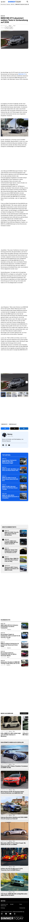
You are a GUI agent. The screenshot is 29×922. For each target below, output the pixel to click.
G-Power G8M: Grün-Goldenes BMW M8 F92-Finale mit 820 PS (11, 542)
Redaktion (9, 629)
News (20, 904)
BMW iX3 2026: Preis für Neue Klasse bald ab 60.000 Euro (10, 479)
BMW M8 (7, 539)
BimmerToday (3, 4)
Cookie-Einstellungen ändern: (7, 911)
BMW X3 (3, 642)
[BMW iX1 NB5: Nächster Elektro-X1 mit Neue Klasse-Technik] (23, 487)
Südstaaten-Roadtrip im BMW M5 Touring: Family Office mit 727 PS (10, 662)
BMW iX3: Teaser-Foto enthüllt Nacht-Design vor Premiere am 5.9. (11, 551)
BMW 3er (4, 493)
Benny (10, 25)
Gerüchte (7, 565)
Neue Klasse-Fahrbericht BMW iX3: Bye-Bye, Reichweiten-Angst (9, 462)
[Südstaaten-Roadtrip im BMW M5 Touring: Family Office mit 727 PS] (24, 663)
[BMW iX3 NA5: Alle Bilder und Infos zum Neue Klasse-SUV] (23, 470)
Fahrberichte (22, 907)
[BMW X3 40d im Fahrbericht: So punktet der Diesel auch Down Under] (24, 644)
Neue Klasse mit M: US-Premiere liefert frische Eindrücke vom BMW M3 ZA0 (12, 792)
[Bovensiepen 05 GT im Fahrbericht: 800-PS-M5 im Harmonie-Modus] (24, 653)
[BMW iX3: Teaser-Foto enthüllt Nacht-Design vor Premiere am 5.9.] (23, 550)
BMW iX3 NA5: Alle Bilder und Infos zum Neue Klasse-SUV (10, 469)
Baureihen (8, 4)
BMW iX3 (4, 458)
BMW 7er (3, 623)
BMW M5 (3, 651)
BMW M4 (3, 632)
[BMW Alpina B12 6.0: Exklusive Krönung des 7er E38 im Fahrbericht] (24, 626)
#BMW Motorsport (12, 424)
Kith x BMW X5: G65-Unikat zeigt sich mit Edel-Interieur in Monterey (11, 735)
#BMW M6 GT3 (4, 424)
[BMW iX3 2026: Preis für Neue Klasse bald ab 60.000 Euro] (23, 478)
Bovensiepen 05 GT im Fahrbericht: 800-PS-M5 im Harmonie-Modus (8, 654)
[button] (27, 382)
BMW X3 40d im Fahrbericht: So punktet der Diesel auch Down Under (10, 645)
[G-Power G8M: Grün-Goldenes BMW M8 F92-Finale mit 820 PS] (23, 542)
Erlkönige (3, 907)
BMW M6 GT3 (22, 74)
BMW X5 (7, 556)
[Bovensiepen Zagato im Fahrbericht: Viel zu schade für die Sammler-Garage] (24, 635)
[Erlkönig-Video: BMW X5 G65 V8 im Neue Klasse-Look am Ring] (23, 559)
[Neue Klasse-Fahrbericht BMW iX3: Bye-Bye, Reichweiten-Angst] (23, 461)
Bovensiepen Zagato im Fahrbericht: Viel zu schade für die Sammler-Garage (10, 636)
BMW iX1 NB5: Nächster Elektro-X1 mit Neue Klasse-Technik (10, 488)
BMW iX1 (4, 484)
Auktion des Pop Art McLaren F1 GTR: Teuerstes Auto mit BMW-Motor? (12, 869)
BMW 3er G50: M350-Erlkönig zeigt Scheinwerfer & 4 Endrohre (10, 497)
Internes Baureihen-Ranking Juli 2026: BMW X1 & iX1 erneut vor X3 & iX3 (14, 818)
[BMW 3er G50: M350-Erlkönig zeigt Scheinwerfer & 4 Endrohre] (23, 496)
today (14, 2)
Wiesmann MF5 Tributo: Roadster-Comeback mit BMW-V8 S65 (11, 569)
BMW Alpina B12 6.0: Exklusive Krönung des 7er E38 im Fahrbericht (9, 626)
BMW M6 (12, 4)
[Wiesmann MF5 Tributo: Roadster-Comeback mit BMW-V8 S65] (23, 568)
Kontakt (11, 904)
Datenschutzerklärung (18, 911)
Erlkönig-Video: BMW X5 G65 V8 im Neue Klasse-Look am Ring (11, 560)
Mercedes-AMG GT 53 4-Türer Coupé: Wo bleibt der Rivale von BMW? (13, 843)
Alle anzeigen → (24, 713)
